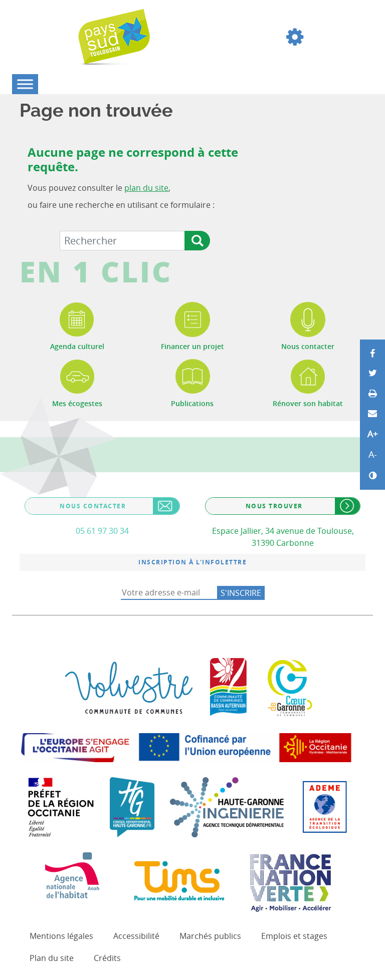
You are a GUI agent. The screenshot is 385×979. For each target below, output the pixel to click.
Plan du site (52, 957)
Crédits (107, 957)
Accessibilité (136, 935)
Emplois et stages (294, 935)
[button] (295, 37)
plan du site (146, 187)
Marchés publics (210, 935)
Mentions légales (61, 935)
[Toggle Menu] (25, 84)
